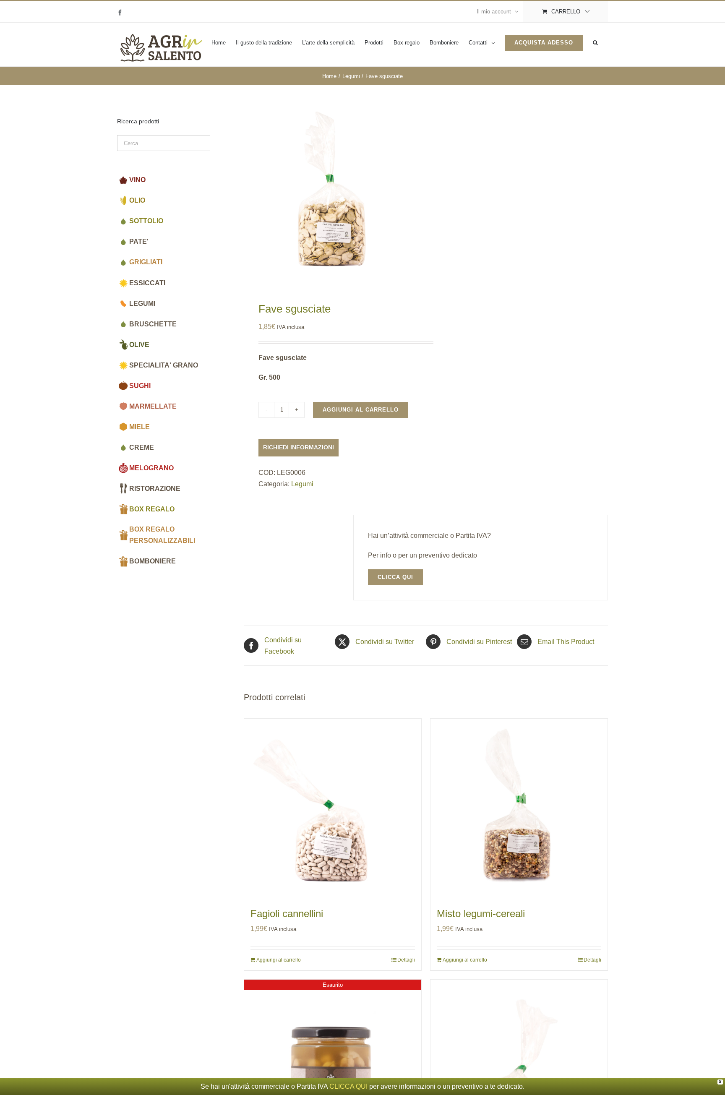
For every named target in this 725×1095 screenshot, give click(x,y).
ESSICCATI (147, 283)
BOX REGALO (152, 509)
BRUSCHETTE (153, 324)
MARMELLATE (153, 406)
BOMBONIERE (152, 561)
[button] (595, 43)
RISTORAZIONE (154, 488)
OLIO (137, 200)
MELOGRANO (151, 468)
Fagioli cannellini (286, 913)
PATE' (139, 241)
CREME (141, 447)
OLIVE (139, 344)
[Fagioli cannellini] (332, 807)
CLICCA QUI (348, 1086)
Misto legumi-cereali (481, 913)
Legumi (302, 484)
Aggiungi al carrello (361, 410)
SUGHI (140, 385)
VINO (137, 179)
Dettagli (406, 960)
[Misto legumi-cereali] (519, 807)
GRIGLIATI (145, 262)
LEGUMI (142, 303)
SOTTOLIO (146, 220)
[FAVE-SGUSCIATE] (331, 193)
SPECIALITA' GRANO (163, 365)
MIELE (139, 426)
